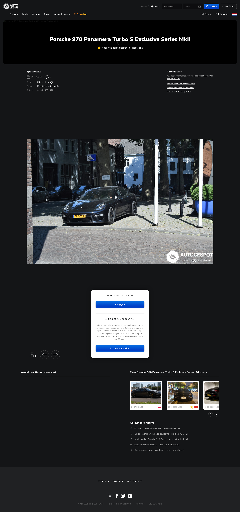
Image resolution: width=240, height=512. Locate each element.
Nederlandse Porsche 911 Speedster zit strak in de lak (161, 439)
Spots (157, 6)
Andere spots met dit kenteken (180, 87)
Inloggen (223, 14)
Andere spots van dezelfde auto (181, 83)
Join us (36, 14)
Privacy (140, 504)
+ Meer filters (228, 6)
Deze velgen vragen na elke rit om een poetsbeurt (159, 450)
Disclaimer (155, 504)
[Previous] (210, 414)
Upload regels (62, 14)
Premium (81, 14)
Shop (47, 14)
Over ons (103, 481)
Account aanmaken (120, 348)
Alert (208, 14)
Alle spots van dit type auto (179, 91)
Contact (118, 481)
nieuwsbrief (134, 481)
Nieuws (144, 6)
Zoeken (213, 6)
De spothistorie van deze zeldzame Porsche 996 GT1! (161, 433)
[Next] (216, 414)
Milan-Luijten (43, 82)
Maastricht (42, 86)
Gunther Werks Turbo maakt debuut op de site (157, 428)
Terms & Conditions (120, 504)
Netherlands (53, 86)
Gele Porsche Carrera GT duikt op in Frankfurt (156, 444)
